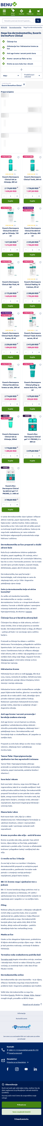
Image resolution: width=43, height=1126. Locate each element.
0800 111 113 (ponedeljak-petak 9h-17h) (23, 1050)
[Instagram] (17, 1069)
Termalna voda (7, 959)
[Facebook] (8, 1069)
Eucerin (12, 995)
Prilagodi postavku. (21, 1119)
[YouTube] (26, 1069)
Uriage (26, 995)
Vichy (32, 995)
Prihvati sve (21, 1105)
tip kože (29, 673)
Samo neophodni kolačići (22, 1112)
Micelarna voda (7, 660)
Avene (37, 995)
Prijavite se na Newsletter (16, 1062)
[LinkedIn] (35, 1069)
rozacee (29, 611)
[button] (30, 12)
